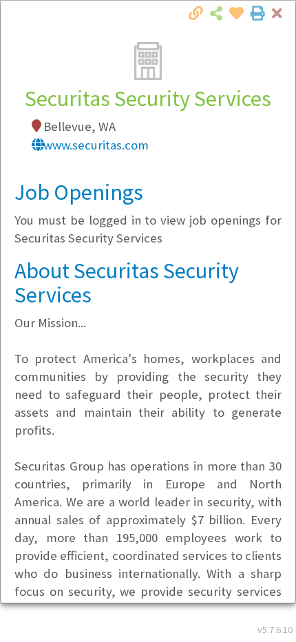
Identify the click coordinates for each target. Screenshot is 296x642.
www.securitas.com (96, 145)
